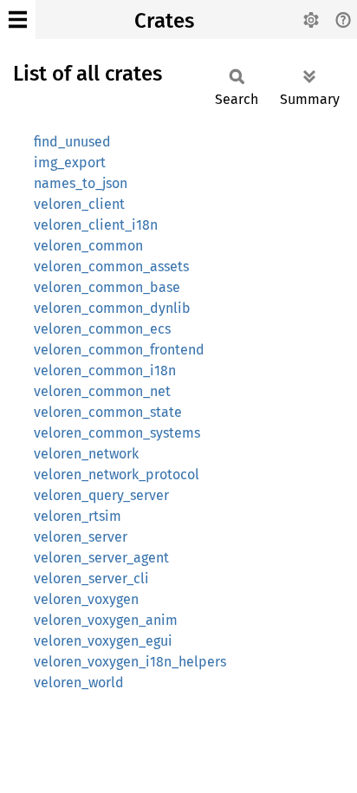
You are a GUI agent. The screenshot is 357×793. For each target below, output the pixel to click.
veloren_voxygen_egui (103, 641)
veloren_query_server (101, 495)
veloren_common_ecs (102, 329)
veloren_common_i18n (105, 370)
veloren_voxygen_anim (106, 620)
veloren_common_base (107, 287)
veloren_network (86, 453)
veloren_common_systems (117, 433)
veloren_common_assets (111, 266)
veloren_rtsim (77, 516)
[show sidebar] (18, 19)
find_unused (72, 141)
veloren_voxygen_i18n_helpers (130, 661)
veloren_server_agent (101, 557)
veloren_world (79, 682)
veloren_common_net (102, 391)
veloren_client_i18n (96, 225)
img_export (70, 162)
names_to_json (80, 183)
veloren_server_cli (91, 578)
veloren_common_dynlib (112, 308)
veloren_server (80, 537)
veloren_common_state (108, 412)
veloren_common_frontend (119, 349)
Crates (164, 21)
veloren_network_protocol (116, 474)
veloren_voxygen (86, 599)
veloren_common (88, 245)
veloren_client (79, 204)
